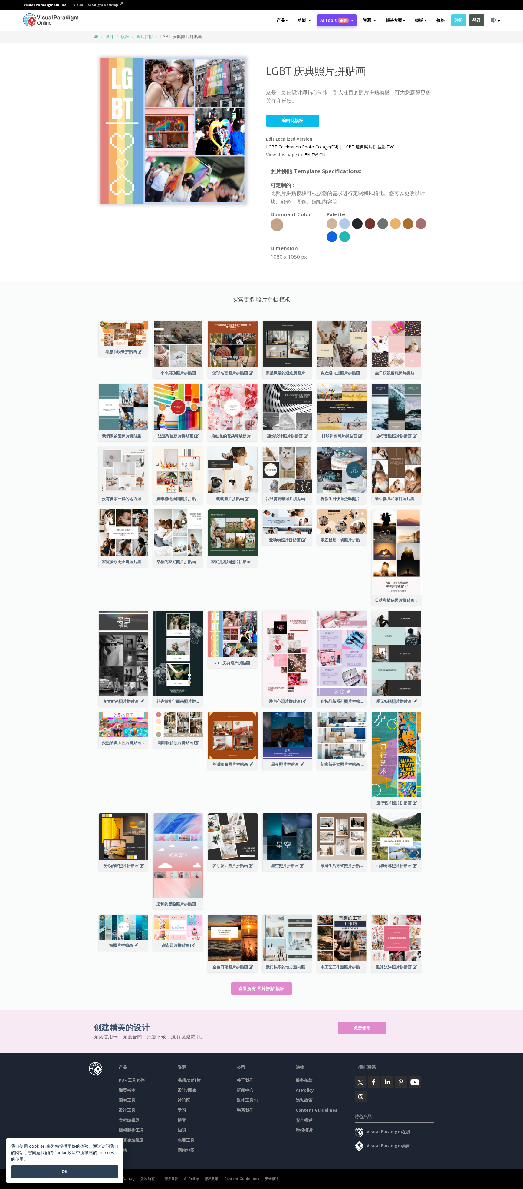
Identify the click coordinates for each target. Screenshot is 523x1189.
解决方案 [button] (394, 20)
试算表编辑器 (131, 1140)
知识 (182, 1130)
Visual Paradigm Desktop (96, 4)
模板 (125, 36)
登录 (476, 20)
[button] (304, 20)
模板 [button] (419, 20)
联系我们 (245, 1110)
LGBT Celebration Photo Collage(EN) (302, 147)
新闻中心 (245, 1090)
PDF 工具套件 (132, 1080)
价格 (440, 20)
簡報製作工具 (131, 1130)
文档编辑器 (129, 1120)
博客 (182, 1120)
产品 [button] (281, 20)
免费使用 (362, 1028)
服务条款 (304, 1080)
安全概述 (304, 1120)
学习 (182, 1110)
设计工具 (127, 1110)
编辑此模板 (293, 120)
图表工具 (127, 1100)
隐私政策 (304, 1100)
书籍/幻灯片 (189, 1080)
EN (307, 155)
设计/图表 (187, 1090)
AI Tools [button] (333, 20)
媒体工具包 (247, 1100)
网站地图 (186, 1150)
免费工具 (186, 1140)
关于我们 (245, 1080)
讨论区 (184, 1100)
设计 (109, 36)
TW (314, 155)
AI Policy (305, 1090)
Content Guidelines (316, 1110)
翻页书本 (127, 1090)
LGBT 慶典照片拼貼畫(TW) (369, 147)
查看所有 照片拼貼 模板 (261, 988)
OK (64, 1171)
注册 (459, 20)
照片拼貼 (144, 36)
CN (322, 155)
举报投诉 (304, 1130)
